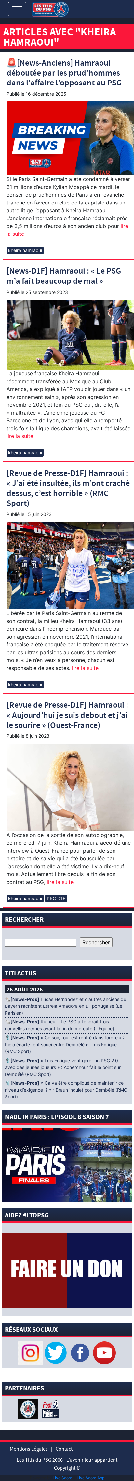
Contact (64, 1449)
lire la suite (20, 436)
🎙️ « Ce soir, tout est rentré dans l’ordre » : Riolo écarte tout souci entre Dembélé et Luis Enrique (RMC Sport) (64, 1044)
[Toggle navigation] (17, 9)
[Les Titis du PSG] (50, 9)
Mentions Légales (29, 1449)
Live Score (62, 1477)
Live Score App (90, 1477)
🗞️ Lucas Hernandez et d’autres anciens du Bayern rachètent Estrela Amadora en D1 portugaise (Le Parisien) (65, 1006)
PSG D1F (56, 898)
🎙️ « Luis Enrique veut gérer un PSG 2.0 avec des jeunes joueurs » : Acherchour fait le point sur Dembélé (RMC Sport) (63, 1067)
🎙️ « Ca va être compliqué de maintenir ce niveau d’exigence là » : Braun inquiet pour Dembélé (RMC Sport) (66, 1090)
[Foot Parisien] (49, 1408)
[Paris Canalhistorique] (28, 1408)
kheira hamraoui (25, 250)
